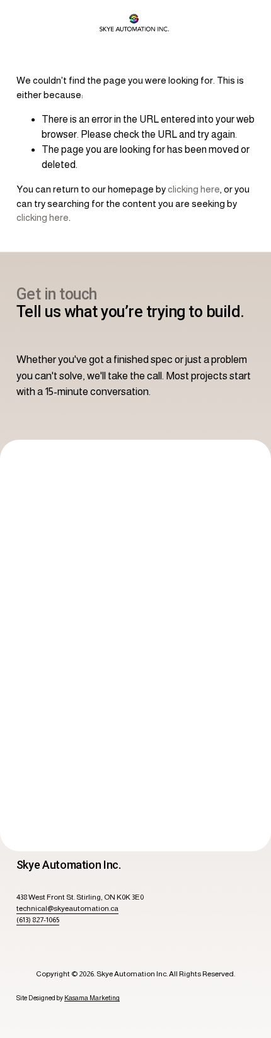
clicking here (194, 189)
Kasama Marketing (92, 998)
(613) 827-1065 (37, 919)
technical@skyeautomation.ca (67, 908)
